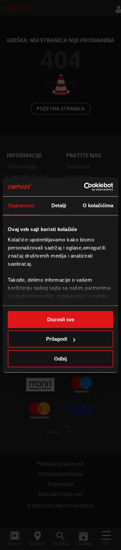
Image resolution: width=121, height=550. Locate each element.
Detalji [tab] (59, 205)
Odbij (60, 359)
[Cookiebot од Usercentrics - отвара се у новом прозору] (85, 186)
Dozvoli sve (60, 319)
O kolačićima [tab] (98, 205)
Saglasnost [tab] (21, 205)
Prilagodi (56, 339)
